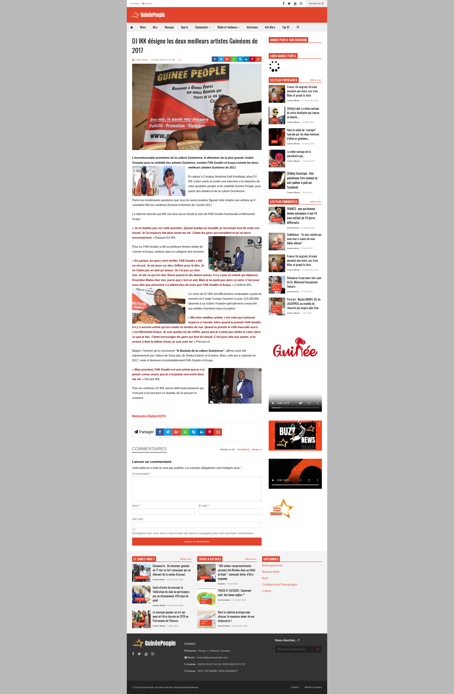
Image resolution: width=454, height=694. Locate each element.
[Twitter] (289, 3)
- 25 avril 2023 (232, 584)
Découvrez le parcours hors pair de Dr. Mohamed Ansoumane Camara (304, 282)
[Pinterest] (252, 59)
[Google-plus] (227, 59)
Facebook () (243, 449)
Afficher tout (315, 80)
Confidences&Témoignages (279, 584)
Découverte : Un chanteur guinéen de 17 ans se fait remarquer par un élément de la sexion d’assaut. (172, 570)
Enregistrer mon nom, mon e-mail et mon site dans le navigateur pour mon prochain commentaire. (193, 533)
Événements (202, 27)
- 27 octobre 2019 (238, 600)
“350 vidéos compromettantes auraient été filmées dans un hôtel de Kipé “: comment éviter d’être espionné (236, 572)
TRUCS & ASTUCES (210, 559)
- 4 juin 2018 (306, 313)
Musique (169, 27)
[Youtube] (295, 3)
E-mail (204, 505)
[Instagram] (301, 3)
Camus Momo (141, 60)
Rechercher (315, 3)
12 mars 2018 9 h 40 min (163, 60)
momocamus (293, 228)
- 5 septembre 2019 (239, 626)
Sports (184, 27)
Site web (137, 519)
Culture (266, 590)
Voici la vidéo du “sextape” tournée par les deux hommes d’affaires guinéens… (303, 134)
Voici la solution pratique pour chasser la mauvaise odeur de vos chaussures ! (236, 616)
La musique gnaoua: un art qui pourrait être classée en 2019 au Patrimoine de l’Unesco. (170, 616)
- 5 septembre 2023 (174, 605)
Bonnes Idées (270, 571)
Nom (136, 505)
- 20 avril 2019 (306, 248)
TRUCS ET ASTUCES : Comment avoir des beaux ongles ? (234, 592)
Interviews (252, 27)
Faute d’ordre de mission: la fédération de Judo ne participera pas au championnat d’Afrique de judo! (171, 593)
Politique (140, 599)
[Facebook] (283, 3)
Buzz (155, 27)
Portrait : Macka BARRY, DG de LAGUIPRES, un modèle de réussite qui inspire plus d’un (303, 303)
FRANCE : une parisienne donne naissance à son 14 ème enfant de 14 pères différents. (302, 215)
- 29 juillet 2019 (307, 122)
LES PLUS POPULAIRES (283, 80)
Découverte (141, 577)
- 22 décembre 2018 (174, 579)
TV (297, 27)
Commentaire (141, 473)
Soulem (221, 584)
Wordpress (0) (227, 449)
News (143, 27)
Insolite (277, 220)
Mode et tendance (228, 27)
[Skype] (240, 59)
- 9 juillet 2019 (172, 626)
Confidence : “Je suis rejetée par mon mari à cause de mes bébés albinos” (304, 238)
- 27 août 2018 (306, 291)
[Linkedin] (246, 59)
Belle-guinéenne (272, 565)
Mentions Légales (313, 687)
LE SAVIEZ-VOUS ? (144, 559)
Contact (135, 3)
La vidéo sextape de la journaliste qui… (299, 153)
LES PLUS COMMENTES (283, 202)
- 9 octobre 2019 (308, 161)
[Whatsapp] (234, 59)
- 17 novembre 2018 (309, 100)
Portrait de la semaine (276, 287)
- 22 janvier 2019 (307, 228)
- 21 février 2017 (308, 144)
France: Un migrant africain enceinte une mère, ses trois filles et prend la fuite (302, 91)
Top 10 (285, 27)
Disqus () (257, 449)
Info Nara (270, 27)
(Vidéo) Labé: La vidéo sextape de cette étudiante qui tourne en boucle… (303, 112)
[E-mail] (258, 59)
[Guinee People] (149, 15)
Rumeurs (205, 577)
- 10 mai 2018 (306, 192)
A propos (148, 3)
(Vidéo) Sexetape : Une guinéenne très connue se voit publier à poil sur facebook (302, 180)
